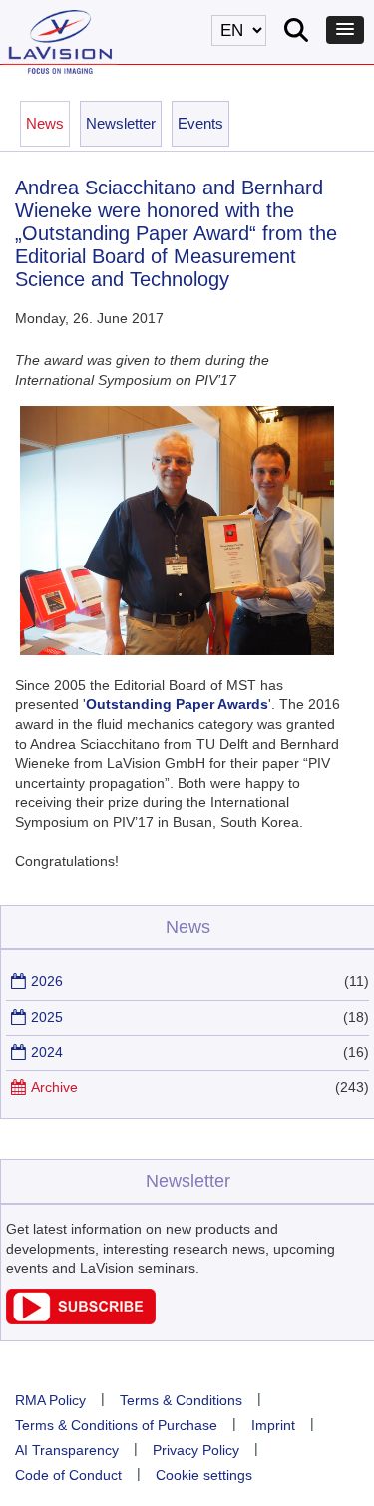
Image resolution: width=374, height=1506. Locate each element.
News (45, 123)
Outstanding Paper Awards (177, 704)
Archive (54, 1087)
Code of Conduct (68, 1475)
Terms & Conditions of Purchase (116, 1425)
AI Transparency (67, 1450)
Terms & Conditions (181, 1400)
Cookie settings (204, 1475)
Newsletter (121, 123)
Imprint (273, 1425)
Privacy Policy (196, 1450)
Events (200, 123)
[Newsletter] (81, 1319)
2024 (47, 1052)
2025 (47, 1017)
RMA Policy (50, 1400)
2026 (47, 981)
